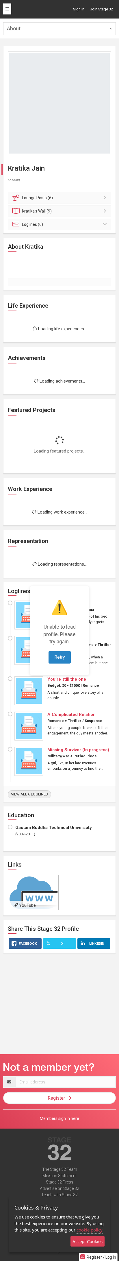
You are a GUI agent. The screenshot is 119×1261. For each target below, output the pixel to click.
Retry (59, 657)
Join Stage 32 (101, 9)
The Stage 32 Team (59, 1169)
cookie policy (90, 1230)
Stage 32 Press (59, 1182)
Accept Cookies (87, 1241)
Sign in (78, 9)
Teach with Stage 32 (59, 1194)
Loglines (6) (32, 224)
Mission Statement (59, 1175)
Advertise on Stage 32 (59, 1188)
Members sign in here (59, 1118)
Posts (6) (37, 197)
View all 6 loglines (29, 794)
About (14, 28)
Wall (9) (37, 211)
